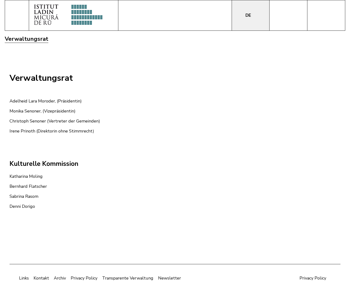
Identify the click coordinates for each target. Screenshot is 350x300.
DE (248, 15)
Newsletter (169, 278)
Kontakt (41, 278)
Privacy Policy (84, 278)
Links (24, 278)
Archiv (60, 278)
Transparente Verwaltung (127, 278)
